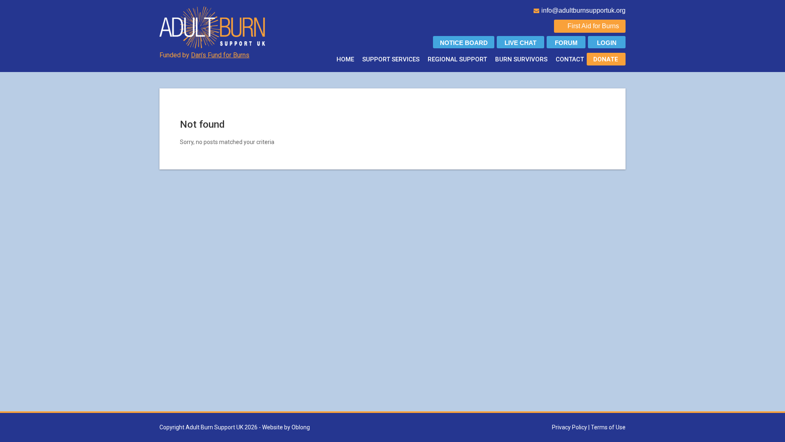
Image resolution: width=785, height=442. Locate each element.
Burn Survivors (521, 59)
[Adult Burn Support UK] (213, 27)
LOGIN (607, 42)
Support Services (390, 59)
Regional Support (457, 59)
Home (345, 59)
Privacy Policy (569, 427)
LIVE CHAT (520, 42)
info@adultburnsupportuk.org (583, 10)
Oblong (301, 427)
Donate (605, 59)
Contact (570, 59)
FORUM (566, 42)
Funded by (204, 55)
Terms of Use (608, 427)
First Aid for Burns (593, 26)
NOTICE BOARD (464, 42)
